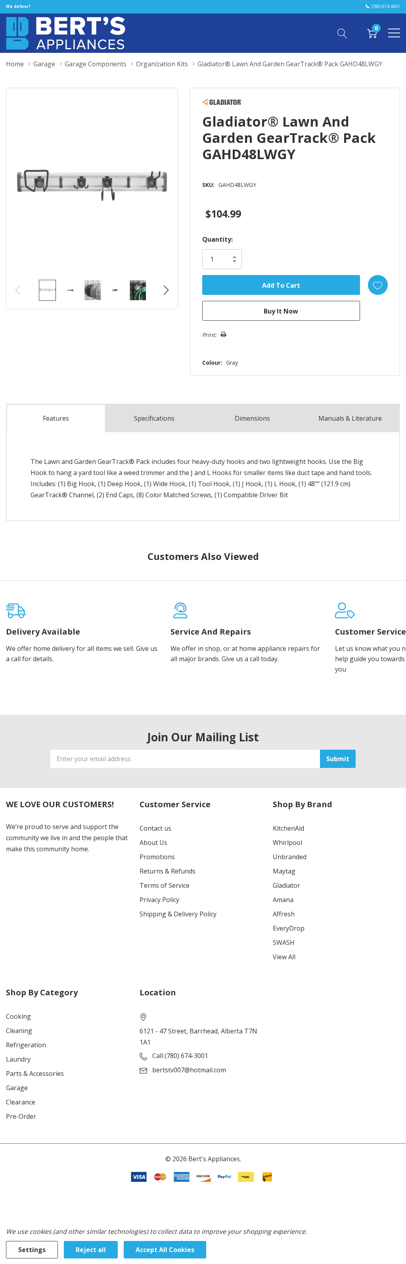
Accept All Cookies (165, 1249)
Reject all (91, 1249)
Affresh (284, 914)
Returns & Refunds (167, 871)
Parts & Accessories (35, 1073)
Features (56, 418)
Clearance (20, 1102)
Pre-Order (21, 1116)
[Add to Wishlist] (378, 285)
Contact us (155, 828)
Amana (283, 899)
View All (284, 956)
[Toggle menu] (394, 33)
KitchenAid (288, 828)
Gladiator (286, 885)
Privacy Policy (159, 899)
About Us (153, 842)
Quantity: (217, 239)
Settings (32, 1249)
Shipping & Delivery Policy (178, 914)
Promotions (157, 856)
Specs (154, 418)
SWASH (284, 942)
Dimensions (252, 418)
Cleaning (19, 1030)
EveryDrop (288, 928)
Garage (17, 1087)
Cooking (18, 1016)
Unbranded (289, 856)
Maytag (284, 871)
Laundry (18, 1059)
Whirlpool (287, 842)
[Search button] (342, 32)
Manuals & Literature (350, 418)
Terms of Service (165, 885)
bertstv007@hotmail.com (189, 1070)
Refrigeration (26, 1045)
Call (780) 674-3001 (180, 1055)
